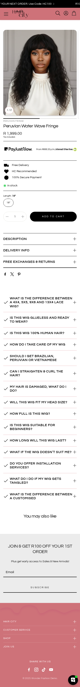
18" (8, 202)
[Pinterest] (19, 274)
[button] (40, 239)
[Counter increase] (22, 216)
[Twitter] (12, 274)
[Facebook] (5, 274)
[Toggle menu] (6, 14)
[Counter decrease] (7, 216)
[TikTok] (44, 670)
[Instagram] (36, 670)
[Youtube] (51, 670)
